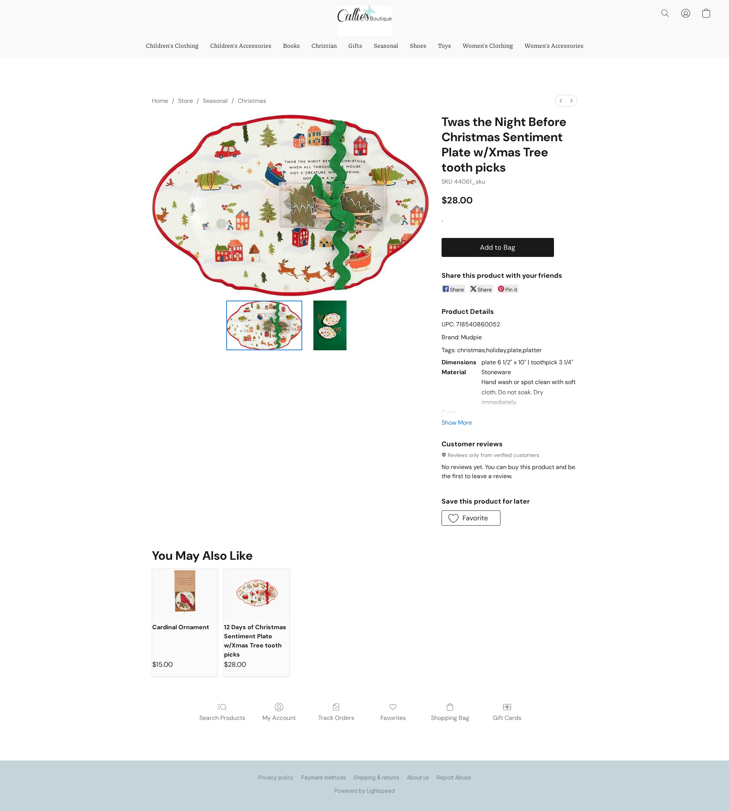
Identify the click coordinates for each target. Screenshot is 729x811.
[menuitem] (560, 100)
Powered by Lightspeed (364, 790)
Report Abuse (454, 777)
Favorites (393, 718)
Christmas (252, 101)
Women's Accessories (554, 45)
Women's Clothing (487, 45)
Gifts (355, 45)
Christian (324, 45)
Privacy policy (275, 777)
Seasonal (386, 45)
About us (418, 777)
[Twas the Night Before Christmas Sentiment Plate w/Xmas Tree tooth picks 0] (264, 325)
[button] (364, 21)
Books (291, 45)
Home (160, 101)
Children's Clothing (172, 45)
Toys (444, 45)
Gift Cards (507, 718)
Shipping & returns (376, 777)
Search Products (222, 718)
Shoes (418, 45)
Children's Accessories (240, 45)
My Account (279, 718)
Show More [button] (457, 423)
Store (185, 101)
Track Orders (336, 718)
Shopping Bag (450, 718)
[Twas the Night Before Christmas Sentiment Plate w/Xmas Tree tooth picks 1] (330, 325)
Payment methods (323, 777)
